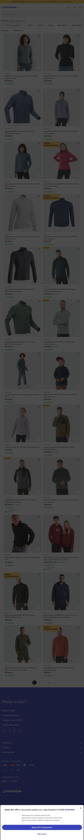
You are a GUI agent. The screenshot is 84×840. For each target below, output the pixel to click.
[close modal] (80, 808)
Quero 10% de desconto (42, 827)
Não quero (42, 834)
